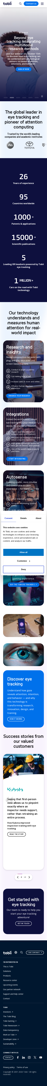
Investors (7, 1012)
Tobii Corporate (34, 952)
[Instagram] (29, 1058)
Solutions (7, 971)
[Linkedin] (23, 1058)
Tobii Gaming (8, 1021)
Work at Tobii (8, 1034)
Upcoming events (10, 985)
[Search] (21, 953)
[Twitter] (35, 1058)
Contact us (31, 3)
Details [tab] (23, 518)
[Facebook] (17, 1058)
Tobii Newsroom (10, 1025)
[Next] (29, 877)
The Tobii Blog (9, 1016)
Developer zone (10, 1039)
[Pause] (42, 96)
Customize (22, 561)
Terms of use (22, 1067)
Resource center (10, 980)
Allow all (23, 552)
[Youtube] (40, 1058)
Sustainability (8, 1044)
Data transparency (11, 1030)
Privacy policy (8, 1067)
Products (7, 975)
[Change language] (15, 952)
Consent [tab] (8, 518)
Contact (6, 998)
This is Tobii (8, 966)
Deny (23, 569)
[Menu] (42, 3)
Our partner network (11, 989)
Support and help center (13, 994)
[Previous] (18, 877)
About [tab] (38, 518)
